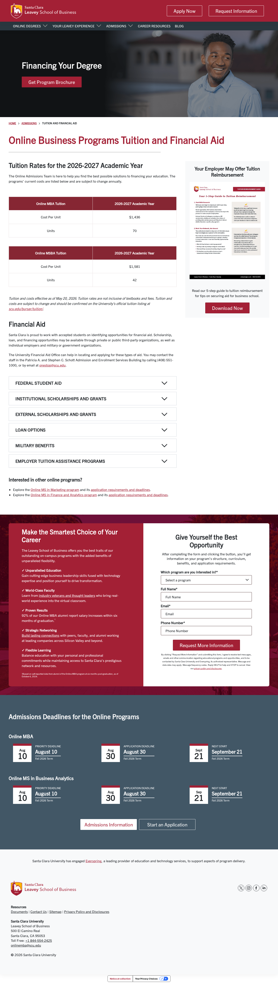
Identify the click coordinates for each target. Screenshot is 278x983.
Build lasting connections (40, 635)
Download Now (227, 308)
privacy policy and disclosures (208, 668)
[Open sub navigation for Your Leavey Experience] (99, 26)
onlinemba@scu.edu (26, 945)
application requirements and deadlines (120, 489)
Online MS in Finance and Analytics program (64, 494)
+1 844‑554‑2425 (38, 940)
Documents (19, 911)
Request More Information (206, 645)
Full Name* (169, 589)
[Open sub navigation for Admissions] (130, 26)
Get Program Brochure (51, 82)
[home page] (43, 10)
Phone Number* (173, 623)
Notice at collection (120, 978)
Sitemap (55, 911)
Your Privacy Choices (146, 978)
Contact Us (38, 911)
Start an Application (167, 824)
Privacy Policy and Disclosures (86, 911)
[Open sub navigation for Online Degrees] (45, 26)
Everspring (93, 861)
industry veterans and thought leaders (67, 595)
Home (12, 123)
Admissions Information (108, 824)
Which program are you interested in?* (189, 572)
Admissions (29, 123)
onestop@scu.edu (52, 365)
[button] (93, 383)
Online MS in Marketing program (55, 489)
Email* (165, 606)
